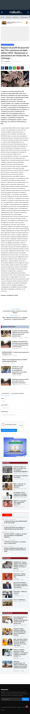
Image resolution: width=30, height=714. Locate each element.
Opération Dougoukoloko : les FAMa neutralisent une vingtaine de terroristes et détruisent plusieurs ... (20, 665)
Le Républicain (15, 348)
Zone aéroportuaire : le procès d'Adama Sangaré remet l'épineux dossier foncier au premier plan (21, 620)
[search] (28, 12)
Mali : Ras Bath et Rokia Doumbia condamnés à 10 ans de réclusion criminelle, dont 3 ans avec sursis (20, 642)
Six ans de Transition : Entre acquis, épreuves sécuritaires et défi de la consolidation (21, 585)
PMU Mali (8, 17)
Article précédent (16, 309)
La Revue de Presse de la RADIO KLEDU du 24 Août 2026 (15, 522)
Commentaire (4, 411)
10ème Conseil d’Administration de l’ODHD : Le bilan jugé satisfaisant (15, 360)
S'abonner (25, 699)
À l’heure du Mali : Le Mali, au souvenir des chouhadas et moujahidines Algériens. (21, 469)
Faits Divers (15, 17)
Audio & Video (23, 17)
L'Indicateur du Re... (15, 337)
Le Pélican (16, 488)
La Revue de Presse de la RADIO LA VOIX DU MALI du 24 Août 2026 (14, 528)
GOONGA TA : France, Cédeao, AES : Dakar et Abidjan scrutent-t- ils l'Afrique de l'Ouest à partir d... (20, 565)
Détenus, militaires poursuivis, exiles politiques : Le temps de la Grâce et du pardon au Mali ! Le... (21, 653)
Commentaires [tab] (5, 393)
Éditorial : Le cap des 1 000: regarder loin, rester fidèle (20, 502)
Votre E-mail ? (4, 405)
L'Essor (15, 473)
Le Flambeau (4, 355)
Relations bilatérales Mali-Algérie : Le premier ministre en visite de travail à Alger (15, 549)
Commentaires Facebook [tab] (17, 393)
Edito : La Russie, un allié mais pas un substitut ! (19, 485)
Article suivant (14, 315)
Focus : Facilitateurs (19, 599)
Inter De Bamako (17, 505)
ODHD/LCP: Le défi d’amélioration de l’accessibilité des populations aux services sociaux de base (19, 370)
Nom (2, 398)
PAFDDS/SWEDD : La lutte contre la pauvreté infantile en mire (15, 353)
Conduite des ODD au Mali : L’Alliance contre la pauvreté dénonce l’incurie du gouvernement (20, 333)
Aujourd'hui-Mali (17, 570)
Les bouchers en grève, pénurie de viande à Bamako (15, 311)
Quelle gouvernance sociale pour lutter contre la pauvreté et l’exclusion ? (20, 381)
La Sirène (4, 363)
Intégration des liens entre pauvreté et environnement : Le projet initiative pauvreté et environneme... (20, 344)
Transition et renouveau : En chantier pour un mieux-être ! (15, 542)
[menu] (2, 12)
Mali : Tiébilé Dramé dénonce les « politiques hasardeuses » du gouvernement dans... (15, 318)
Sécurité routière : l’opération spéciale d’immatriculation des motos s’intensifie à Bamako (20, 632)
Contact (3, 710)
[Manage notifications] (27, 706)
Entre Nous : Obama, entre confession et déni (20, 575)
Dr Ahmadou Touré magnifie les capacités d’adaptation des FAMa (20, 494)
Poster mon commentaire (8, 430)
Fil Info (2, 17)
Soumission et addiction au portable (21, 476)
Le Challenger (16, 578)
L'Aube (15, 601)
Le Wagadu (16, 624)
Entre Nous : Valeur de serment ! (20, 592)
